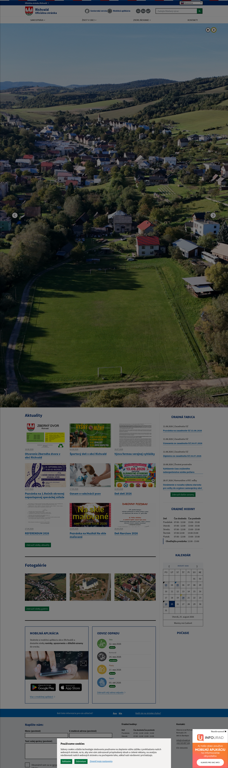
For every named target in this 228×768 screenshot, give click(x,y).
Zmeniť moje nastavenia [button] (101, 761)
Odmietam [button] (81, 761)
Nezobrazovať (218, 731)
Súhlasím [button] (66, 761)
